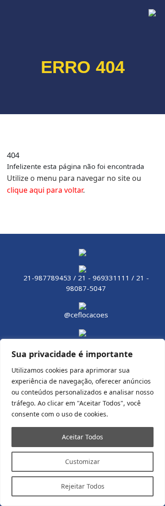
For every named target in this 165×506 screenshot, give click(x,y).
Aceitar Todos (82, 436)
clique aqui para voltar (45, 190)
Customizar (82, 461)
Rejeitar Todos (82, 486)
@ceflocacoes (86, 314)
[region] (82, 422)
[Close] (155, 346)
